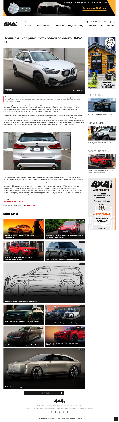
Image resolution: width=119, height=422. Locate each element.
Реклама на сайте (63, 418)
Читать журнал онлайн (96, 22)
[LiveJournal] (17, 214)
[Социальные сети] (110, 21)
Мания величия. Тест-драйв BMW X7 (15, 201)
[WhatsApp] (14, 214)
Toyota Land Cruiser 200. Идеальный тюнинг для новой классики (101, 143)
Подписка (27, 22)
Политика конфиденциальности (46, 418)
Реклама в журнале (76, 418)
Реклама (37, 22)
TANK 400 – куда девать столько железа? (100, 114)
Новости (9, 90)
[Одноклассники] (7, 214)
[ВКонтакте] (4, 214)
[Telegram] (12, 214)
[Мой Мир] (9, 214)
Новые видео (97, 123)
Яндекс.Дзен (31, 205)
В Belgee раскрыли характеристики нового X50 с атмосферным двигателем (100, 171)
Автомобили (80, 220)
